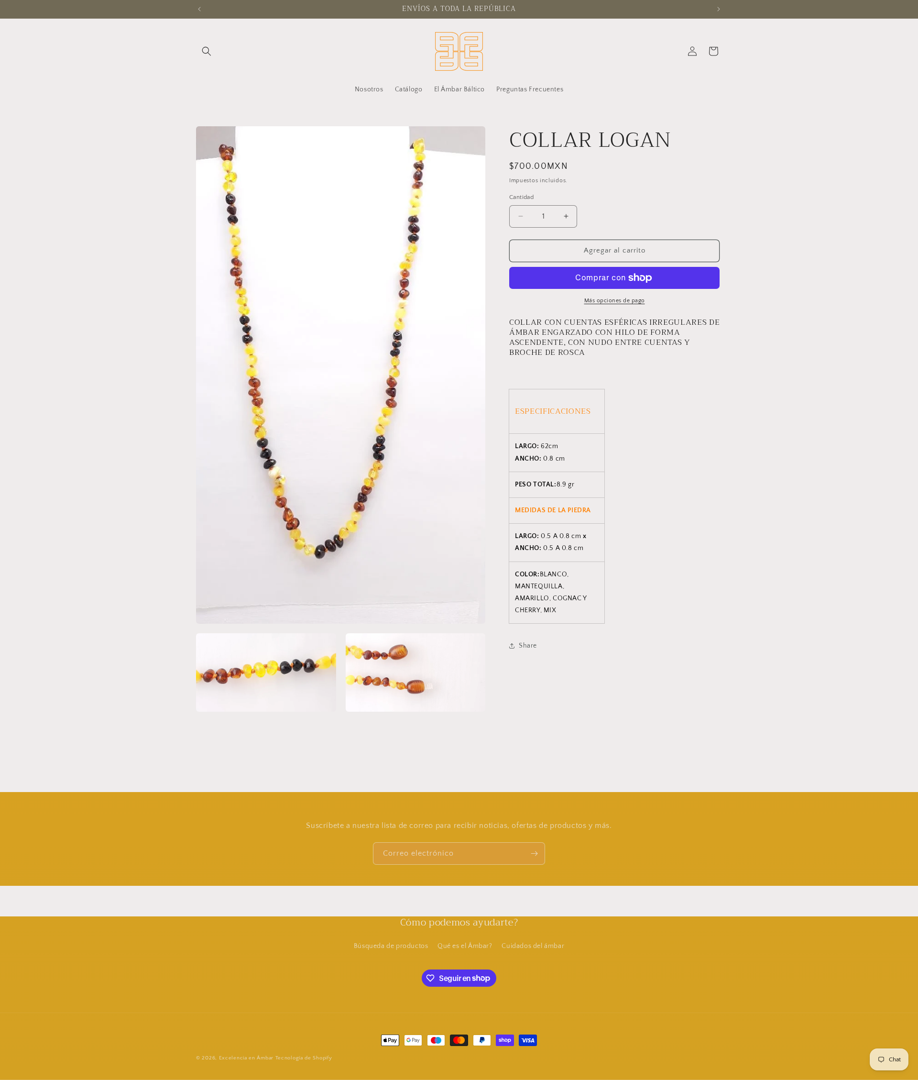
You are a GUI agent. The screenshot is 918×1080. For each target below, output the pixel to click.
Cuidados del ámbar (533, 946)
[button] (206, 51)
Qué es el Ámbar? (464, 946)
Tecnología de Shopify (303, 1058)
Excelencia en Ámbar (246, 1058)
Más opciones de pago (614, 301)
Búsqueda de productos (391, 946)
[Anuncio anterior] (199, 9)
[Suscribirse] (534, 853)
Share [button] (528, 646)
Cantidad (521, 197)
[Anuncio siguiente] (718, 9)
